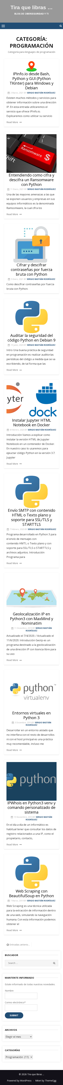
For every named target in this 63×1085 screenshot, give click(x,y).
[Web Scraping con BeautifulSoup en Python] (31, 873)
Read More (12, 122)
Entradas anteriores (20, 944)
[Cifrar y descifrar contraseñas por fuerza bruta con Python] (31, 244)
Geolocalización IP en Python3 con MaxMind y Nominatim (31, 618)
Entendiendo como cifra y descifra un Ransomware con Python (31, 179)
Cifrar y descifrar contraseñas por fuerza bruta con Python (31, 269)
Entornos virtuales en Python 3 (31, 715)
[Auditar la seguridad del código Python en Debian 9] (31, 317)
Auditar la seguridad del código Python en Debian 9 (32, 338)
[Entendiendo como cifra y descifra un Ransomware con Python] (31, 153)
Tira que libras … (31, 7)
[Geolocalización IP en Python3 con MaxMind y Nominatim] (31, 593)
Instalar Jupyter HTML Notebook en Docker (31, 422)
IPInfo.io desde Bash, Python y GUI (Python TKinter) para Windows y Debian (31, 80)
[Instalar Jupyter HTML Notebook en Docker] (31, 400)
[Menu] (3, 26)
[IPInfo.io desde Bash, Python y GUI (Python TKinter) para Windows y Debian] (31, 66)
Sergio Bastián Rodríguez (41, 92)
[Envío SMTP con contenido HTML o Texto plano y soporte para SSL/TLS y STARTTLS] (31, 492)
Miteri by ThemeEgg (45, 1080)
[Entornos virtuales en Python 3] (31, 691)
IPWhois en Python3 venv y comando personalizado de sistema (31, 807)
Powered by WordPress (19, 1080)
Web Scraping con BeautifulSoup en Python (31, 893)
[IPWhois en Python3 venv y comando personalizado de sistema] (31, 781)
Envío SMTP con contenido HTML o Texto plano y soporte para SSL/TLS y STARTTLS (31, 517)
